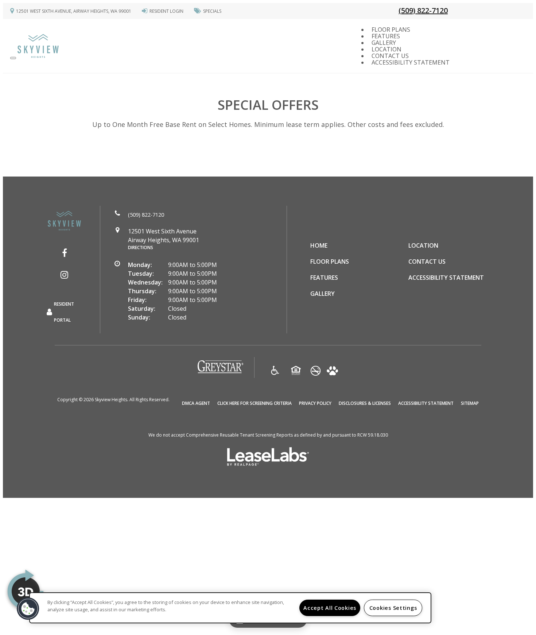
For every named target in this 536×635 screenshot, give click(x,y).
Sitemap (470, 403)
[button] (65, 253)
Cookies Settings (393, 607)
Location (386, 49)
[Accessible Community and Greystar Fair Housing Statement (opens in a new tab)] (275, 371)
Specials (212, 11)
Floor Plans (391, 30)
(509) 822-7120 (423, 10)
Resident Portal (64, 312)
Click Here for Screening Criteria (254, 403)
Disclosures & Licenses (365, 403)
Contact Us (390, 56)
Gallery (384, 43)
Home (318, 245)
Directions (140, 247)
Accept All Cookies (329, 607)
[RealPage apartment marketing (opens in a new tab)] (268, 457)
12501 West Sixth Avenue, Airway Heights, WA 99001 (73, 11)
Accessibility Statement (411, 62)
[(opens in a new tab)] (220, 371)
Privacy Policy (315, 403)
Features (386, 36)
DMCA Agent (196, 403)
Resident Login (166, 11)
